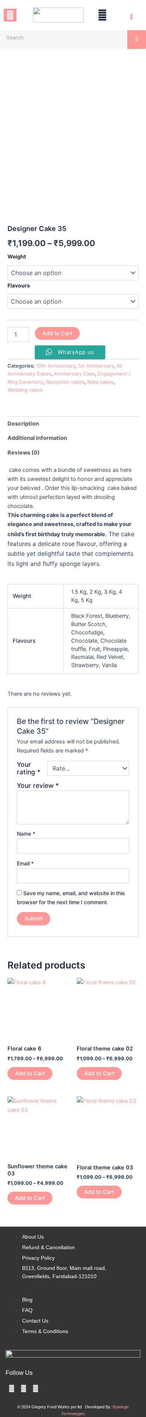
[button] (10, 15)
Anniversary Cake (74, 374)
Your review (38, 785)
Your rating (28, 768)
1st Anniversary (96, 366)
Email (25, 863)
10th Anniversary (55, 366)
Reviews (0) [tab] (23, 452)
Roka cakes (100, 382)
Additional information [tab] (37, 438)
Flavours (18, 285)
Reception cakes (65, 382)
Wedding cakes (25, 390)
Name (26, 833)
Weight (16, 256)
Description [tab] (23, 423)
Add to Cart (57, 333)
